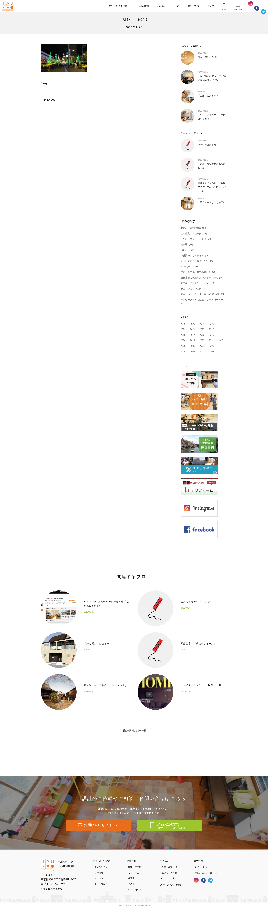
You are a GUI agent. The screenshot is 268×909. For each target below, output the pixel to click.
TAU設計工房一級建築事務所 (66, 864)
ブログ (210, 5)
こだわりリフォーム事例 (193, 239)
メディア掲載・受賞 (188, 5)
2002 (211, 351)
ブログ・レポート (169, 878)
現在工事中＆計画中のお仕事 (196, 272)
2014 (183, 340)
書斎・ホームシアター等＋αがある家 (200, 294)
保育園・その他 (169, 873)
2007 (201, 346)
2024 (201, 324)
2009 (183, 346)
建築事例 (144, 5)
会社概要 (99, 873)
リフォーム (133, 873)
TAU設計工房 (9, 6)
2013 (192, 340)
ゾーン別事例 (134, 890)
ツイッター (263, 12)
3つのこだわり (102, 867)
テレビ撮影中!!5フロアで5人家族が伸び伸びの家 (212, 76)
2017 (192, 335)
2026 (183, 324)
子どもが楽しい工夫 (191, 288)
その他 (131, 884)
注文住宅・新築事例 (191, 233)
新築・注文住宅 (135, 867)
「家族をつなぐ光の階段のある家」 (212, 164)
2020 (201, 329)
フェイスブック (256, 8)
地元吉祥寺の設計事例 (192, 228)
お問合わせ (238, 9)
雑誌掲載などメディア (192, 255)
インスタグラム (250, 3)
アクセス (99, 878)
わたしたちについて (120, 5)
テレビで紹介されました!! (194, 261)
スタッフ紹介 (101, 884)
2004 (192, 351)
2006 (211, 346)
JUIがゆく (186, 266)
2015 (211, 335)
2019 (211, 329)
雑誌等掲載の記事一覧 (134, 730)
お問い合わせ (201, 867)
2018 (183, 335)
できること (162, 5)
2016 (201, 335)
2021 (192, 329)
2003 (201, 351)
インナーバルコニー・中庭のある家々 (212, 115)
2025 (192, 324)
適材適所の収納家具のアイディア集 (199, 277)
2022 (183, 329)
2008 (192, 346)
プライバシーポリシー (205, 873)
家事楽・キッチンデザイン (194, 283)
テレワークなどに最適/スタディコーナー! (202, 299)
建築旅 (184, 244)
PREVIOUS (49, 99)
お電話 (224, 9)
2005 (183, 351)
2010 (220, 340)
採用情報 (198, 860)
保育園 (131, 878)
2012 (201, 340)
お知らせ (185, 250)
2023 (211, 324)
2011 (211, 340)
